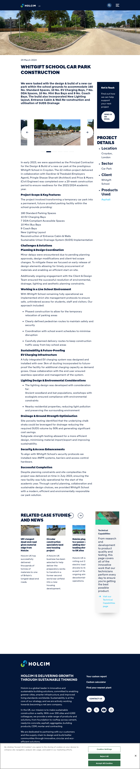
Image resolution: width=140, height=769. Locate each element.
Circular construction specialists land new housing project (55, 545)
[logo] (28, 6)
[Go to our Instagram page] (112, 709)
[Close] (136, 756)
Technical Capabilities (104, 532)
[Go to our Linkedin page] (89, 709)
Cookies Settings (104, 749)
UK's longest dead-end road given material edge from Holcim (29, 545)
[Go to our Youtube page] (104, 709)
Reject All (104, 756)
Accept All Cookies (104, 763)
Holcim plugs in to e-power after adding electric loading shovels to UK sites (81, 545)
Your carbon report (96, 676)
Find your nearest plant (98, 687)
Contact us (95, 698)
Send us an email (108, 116)
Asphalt (105, 199)
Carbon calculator (96, 682)
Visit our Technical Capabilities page (109, 601)
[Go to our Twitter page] (97, 709)
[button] (27, 132)
